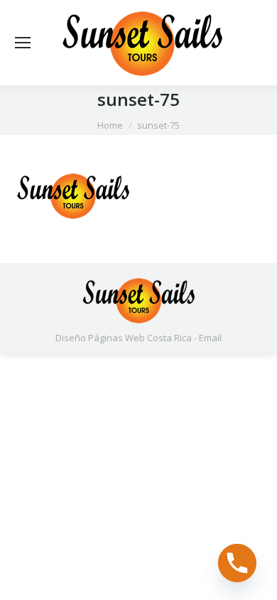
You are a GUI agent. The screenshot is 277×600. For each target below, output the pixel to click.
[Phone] (237, 563)
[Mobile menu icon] (22, 42)
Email (210, 337)
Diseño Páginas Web (100, 337)
